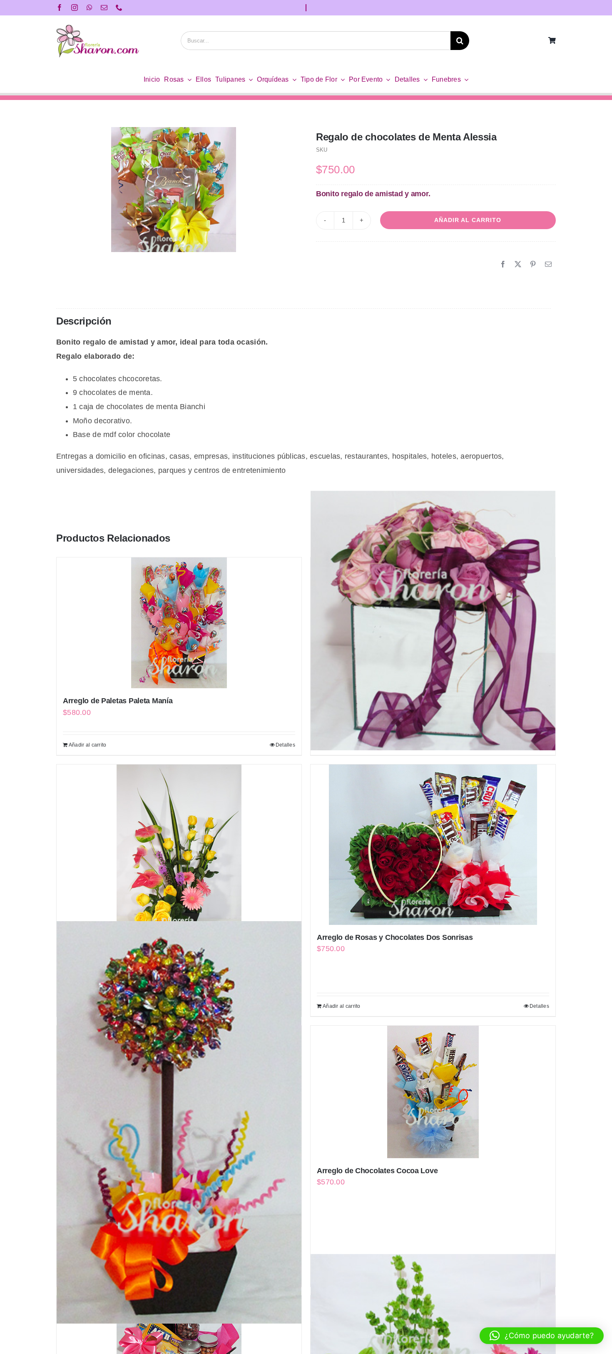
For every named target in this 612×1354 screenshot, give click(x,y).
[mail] (104, 7)
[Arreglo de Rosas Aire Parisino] (433, 620)
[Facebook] (502, 264)
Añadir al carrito (467, 220)
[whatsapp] (89, 7)
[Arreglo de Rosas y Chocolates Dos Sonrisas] (433, 844)
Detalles (285, 745)
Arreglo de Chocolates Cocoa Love (377, 1171)
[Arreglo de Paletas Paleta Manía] (179, 622)
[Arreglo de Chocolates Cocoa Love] (433, 1092)
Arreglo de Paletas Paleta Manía (118, 701)
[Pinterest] (532, 264)
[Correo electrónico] (548, 264)
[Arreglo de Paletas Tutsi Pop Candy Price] (179, 1122)
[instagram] (74, 7)
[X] (517, 264)
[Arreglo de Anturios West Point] (179, 856)
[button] (542, 1335)
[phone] (119, 7)
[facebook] (59, 7)
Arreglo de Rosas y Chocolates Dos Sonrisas (395, 937)
